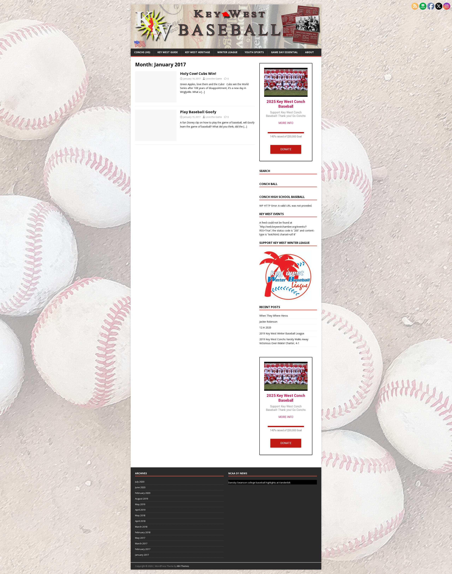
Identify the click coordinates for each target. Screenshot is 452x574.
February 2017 (142, 549)
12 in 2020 (265, 327)
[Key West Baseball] (226, 46)
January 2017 (142, 554)
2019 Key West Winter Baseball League (281, 333)
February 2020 (142, 493)
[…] (203, 92)
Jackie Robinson (268, 321)
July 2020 (139, 481)
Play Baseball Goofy (198, 111)
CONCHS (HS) (142, 52)
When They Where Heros (273, 315)
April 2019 (140, 509)
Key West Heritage (197, 52)
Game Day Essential (284, 52)
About (309, 52)
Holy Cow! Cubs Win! (198, 73)
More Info (285, 123)
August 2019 (141, 498)
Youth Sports (254, 52)
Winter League (227, 52)
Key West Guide (167, 52)
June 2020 (140, 487)
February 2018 (142, 532)
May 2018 (140, 515)
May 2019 (140, 504)
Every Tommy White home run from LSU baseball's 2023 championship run (268, 482)
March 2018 (141, 526)
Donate (285, 149)
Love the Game (214, 78)
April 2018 (140, 521)
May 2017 (140, 537)
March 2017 (141, 543)
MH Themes (183, 566)
